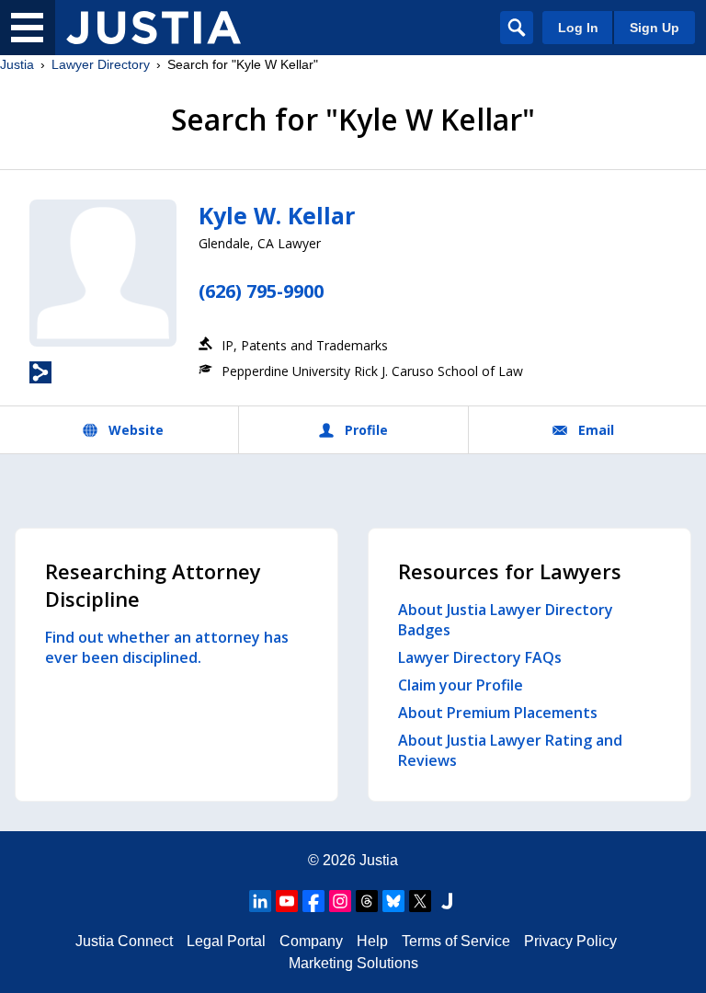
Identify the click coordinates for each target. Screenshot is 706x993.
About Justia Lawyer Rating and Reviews (510, 750)
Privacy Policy (570, 941)
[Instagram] (340, 901)
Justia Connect (124, 941)
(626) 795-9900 (261, 291)
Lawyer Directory (100, 64)
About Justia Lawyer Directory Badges (505, 619)
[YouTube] (287, 901)
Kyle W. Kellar (277, 215)
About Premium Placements (498, 712)
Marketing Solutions (353, 963)
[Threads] (367, 901)
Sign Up (654, 27)
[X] (420, 901)
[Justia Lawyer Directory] (153, 27)
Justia (17, 64)
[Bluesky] (393, 901)
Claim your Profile (460, 685)
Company (311, 941)
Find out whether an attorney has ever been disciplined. (167, 647)
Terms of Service (456, 941)
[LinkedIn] (260, 901)
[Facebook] (313, 901)
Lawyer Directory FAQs (480, 657)
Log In (578, 27)
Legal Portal (226, 941)
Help (372, 941)
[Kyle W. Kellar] (102, 273)
